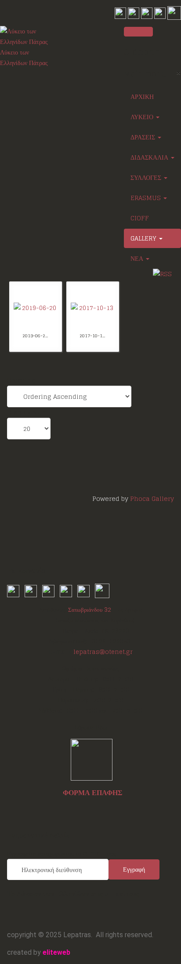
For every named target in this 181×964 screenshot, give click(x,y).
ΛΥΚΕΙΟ (142, 116)
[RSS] (162, 273)
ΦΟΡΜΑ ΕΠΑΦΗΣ (92, 792)
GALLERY (144, 238)
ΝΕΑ (137, 258)
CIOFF (139, 217)
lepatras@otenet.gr (103, 651)
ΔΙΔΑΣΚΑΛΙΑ (150, 157)
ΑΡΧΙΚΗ (142, 96)
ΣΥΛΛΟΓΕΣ (146, 177)
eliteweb (56, 952)
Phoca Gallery (152, 498)
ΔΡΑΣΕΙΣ (143, 136)
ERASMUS (146, 197)
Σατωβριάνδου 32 (89, 609)
